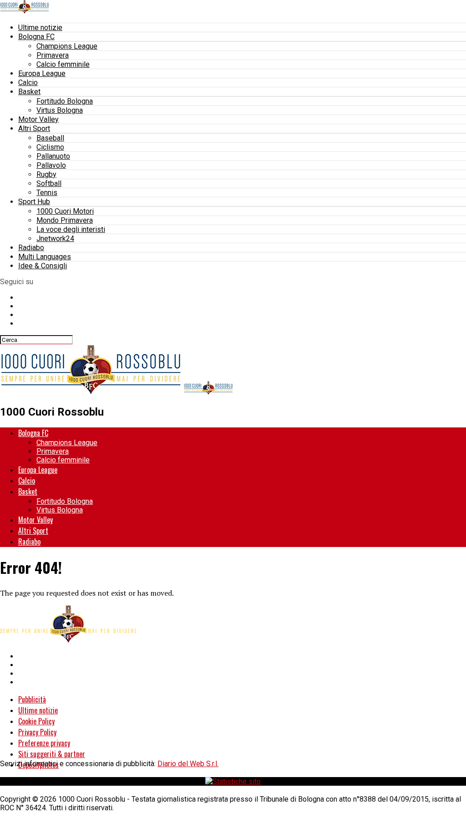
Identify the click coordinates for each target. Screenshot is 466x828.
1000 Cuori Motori (65, 211)
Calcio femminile (63, 64)
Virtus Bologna (59, 110)
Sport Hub (34, 201)
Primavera (52, 55)
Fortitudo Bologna (64, 101)
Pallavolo (51, 165)
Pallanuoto (53, 156)
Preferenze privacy (44, 743)
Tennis (46, 192)
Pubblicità (32, 699)
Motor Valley (38, 119)
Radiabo (31, 247)
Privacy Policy (37, 732)
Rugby (46, 174)
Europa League (42, 73)
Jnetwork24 (55, 238)
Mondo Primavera (64, 220)
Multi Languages (44, 256)
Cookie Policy (36, 721)
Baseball (50, 138)
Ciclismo (50, 147)
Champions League (66, 46)
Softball (48, 183)
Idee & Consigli (42, 265)
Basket (29, 91)
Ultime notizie (40, 27)
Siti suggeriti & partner (51, 753)
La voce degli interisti (70, 229)
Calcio (28, 82)
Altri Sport (34, 128)
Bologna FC (36, 36)
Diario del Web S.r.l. (187, 763)
